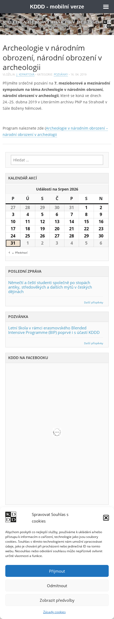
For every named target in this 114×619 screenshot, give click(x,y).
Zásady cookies (54, 612)
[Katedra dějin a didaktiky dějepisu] (57, 24)
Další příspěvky (93, 302)
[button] (106, 517)
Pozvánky (61, 74)
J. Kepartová (25, 74)
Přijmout (57, 571)
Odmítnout (57, 585)
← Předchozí (20, 252)
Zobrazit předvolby (57, 600)
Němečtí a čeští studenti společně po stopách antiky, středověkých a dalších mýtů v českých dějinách (50, 287)
